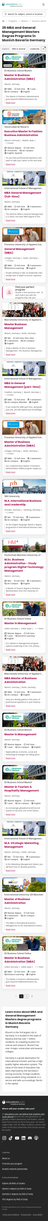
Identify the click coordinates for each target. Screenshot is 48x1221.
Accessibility (37, 1214)
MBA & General (18, 49)
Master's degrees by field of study (16, 1188)
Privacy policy (26, 1214)
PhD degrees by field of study (15, 1199)
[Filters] (43, 48)
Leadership (34, 49)
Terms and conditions (10, 1214)
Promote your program (12, 1163)
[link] (32, 996)
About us (6, 1158)
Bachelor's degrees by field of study (17, 1194)
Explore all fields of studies (13, 1183)
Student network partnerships (15, 1169)
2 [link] (26, 996)
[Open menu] (43, 4)
